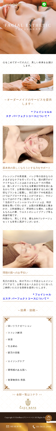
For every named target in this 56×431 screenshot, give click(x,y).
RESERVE (16, 426)
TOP (48, 419)
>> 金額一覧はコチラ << (27, 394)
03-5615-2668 (43, 426)
